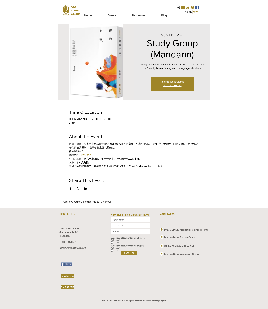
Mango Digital (160, 301)
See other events (172, 85)
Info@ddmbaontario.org (73, 247)
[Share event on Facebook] (70, 188)
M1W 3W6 (64, 235)
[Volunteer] (192, 7)
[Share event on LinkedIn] (85, 188)
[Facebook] (197, 7)
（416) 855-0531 (67, 242)
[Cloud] (183, 7)
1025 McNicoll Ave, (69, 228)
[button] (117, 15)
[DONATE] (187, 7)
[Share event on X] (78, 188)
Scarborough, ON (68, 232)
